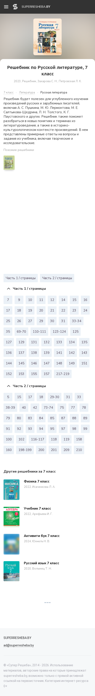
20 (41, 310)
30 (52, 321)
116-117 (37, 439)
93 (30, 429)
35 (8, 331)
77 (73, 407)
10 (30, 300)
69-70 (21, 331)
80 (19, 418)
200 (41, 450)
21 (52, 310)
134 (72, 342)
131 (34, 342)
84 (41, 418)
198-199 (25, 450)
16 (85, 300)
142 (72, 353)
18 (19, 310)
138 (34, 353)
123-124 (59, 331)
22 (63, 310)
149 (72, 363)
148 (59, 363)
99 (85, 429)
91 (8, 429)
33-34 (76, 321)
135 (84, 342)
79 (8, 418)
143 (84, 353)
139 (46, 353)
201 (54, 450)
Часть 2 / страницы (57, 278)
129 (21, 342)
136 (9, 353)
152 (9, 374)
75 (62, 407)
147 (46, 363)
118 (54, 439)
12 (52, 300)
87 (63, 418)
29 (41, 321)
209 (66, 450)
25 (8, 321)
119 (66, 439)
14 (63, 300)
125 (75, 331)
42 (35, 407)
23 (74, 310)
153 (21, 374)
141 (59, 353)
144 (9, 363)
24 (85, 310)
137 (21, 353)
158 (79, 439)
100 (9, 439)
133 (59, 342)
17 (8, 310)
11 (41, 300)
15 (74, 300)
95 (52, 429)
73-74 (48, 407)
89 (85, 418)
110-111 (39, 331)
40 (24, 407)
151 (84, 363)
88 (74, 418)
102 (21, 439)
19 (30, 310)
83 (30, 418)
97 (63, 429)
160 (9, 450)
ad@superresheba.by (19, 645)
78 (84, 407)
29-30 (54, 397)
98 (74, 429)
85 (52, 418)
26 (19, 321)
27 (30, 321)
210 (79, 450)
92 (19, 429)
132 (46, 342)
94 (41, 429)
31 (63, 321)
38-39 (10, 407)
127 (9, 342)
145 (21, 363)
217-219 (62, 374)
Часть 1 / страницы (21, 278)
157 (46, 374)
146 (34, 363)
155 (34, 374)
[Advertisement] (47, 223)
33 (79, 397)
